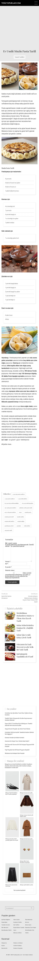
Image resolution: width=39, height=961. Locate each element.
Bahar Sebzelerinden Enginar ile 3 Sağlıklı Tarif (25, 628)
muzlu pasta (28, 512)
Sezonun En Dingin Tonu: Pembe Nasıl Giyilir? (17, 741)
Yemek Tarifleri (19, 57)
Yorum (7, 561)
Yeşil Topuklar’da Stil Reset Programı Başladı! (17, 750)
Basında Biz (4, 948)
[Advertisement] (19, 27)
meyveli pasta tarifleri (10, 512)
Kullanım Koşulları (18, 948)
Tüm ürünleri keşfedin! (19, 890)
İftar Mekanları (28, 919)
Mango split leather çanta (26, 884)
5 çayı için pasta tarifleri (18, 494)
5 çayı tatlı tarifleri (22, 498)
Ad (6, 564)
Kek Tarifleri (16, 925)
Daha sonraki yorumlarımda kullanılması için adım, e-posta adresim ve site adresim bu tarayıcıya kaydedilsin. (18, 575)
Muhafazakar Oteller (7, 930)
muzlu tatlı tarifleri (9, 521)
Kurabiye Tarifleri (17, 922)
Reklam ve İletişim (18, 943)
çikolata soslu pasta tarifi (25, 507)
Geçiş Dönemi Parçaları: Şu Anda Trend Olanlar (17, 729)
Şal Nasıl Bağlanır (6, 919)
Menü (36, 3)
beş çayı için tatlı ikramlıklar (12, 503)
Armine (27, 922)
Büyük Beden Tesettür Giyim (18, 929)
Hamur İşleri (16, 919)
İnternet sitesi (9, 570)
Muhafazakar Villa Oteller (29, 931)
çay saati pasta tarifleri (10, 507)
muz (20, 512)
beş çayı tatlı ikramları (27, 503)
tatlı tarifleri (27, 526)
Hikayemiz (4, 943)
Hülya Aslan (4, 922)
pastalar (19, 526)
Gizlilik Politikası (17, 945)
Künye (3, 945)
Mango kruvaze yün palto (26, 792)
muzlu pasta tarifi (9, 517)
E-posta (8, 567)
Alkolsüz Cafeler (17, 932)
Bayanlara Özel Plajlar (30, 927)
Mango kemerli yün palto (26, 838)
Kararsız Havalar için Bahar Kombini (14, 737)
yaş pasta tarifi (8, 530)
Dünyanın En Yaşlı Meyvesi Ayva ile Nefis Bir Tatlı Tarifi (25, 647)
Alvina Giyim (28, 925)
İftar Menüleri (5, 927)
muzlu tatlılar (21, 521)
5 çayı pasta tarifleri (10, 498)
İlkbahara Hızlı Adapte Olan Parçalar (14, 753)
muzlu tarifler (20, 517)
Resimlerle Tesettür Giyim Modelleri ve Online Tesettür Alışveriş (11, 3)
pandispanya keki (9, 526)
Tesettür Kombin (6, 925)
